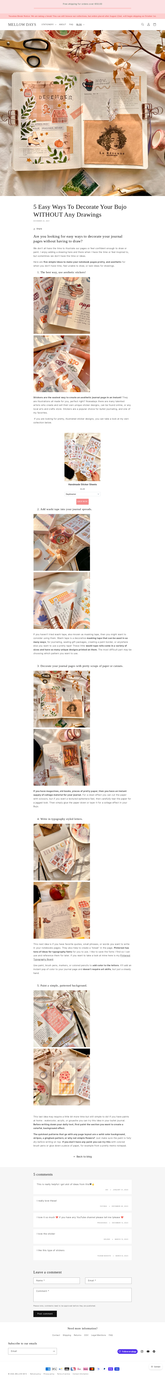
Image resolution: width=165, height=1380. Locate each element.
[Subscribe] (54, 1351)
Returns (77, 1335)
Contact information (81, 1374)
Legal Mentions (98, 1335)
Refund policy (35, 1374)
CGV (86, 1335)
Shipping (67, 1335)
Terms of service (63, 1374)
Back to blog (84, 1156)
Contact (56, 1335)
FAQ (111, 1335)
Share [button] (39, 229)
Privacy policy (49, 1374)
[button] (48, 24)
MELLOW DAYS (21, 1374)
